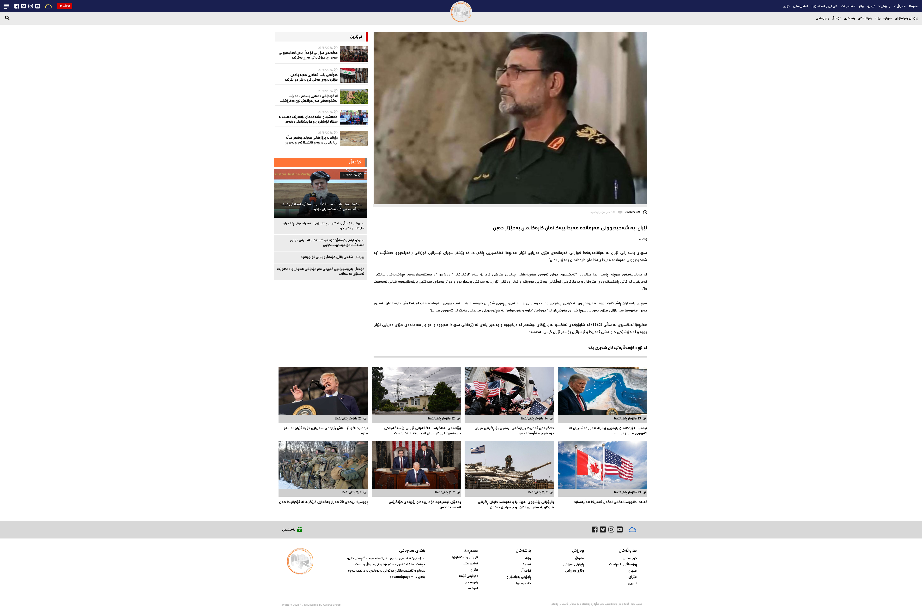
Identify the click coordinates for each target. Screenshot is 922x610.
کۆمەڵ (836, 18)
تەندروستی (800, 6)
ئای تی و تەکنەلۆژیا (824, 6)
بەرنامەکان (865, 18)
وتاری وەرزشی (574, 570)
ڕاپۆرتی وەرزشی (573, 564)
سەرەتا (913, 6)
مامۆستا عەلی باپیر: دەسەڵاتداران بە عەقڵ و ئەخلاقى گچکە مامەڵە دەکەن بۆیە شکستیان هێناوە (321, 207)
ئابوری (632, 583)
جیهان (632, 570)
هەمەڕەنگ (848, 6)
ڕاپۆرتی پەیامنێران (906, 18)
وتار (861, 6)
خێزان (786, 6)
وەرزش (885, 6)
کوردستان (630, 558)
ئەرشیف (472, 588)
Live (65, 6)
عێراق (632, 577)
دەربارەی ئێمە (468, 576)
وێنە (877, 18)
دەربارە (887, 18)
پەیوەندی (822, 18)
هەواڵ (900, 6)
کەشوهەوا (523, 583)
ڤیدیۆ (871, 6)
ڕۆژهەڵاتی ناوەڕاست (623, 564)
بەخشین (849, 18)
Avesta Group (332, 605)
